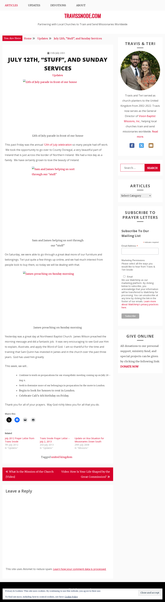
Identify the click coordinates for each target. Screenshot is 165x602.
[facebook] (132, 145)
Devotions (58, 5)
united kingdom (61, 457)
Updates (34, 5)
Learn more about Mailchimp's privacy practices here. (139, 304)
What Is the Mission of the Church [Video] (29, 474)
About (81, 5)
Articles (11, 5)
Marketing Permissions (133, 260)
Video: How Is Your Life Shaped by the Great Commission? (85, 474)
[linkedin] (151, 145)
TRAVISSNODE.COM (82, 15)
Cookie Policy (71, 597)
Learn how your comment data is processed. (79, 569)
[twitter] (141, 145)
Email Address (129, 245)
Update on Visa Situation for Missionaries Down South (89, 440)
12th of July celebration (58, 144)
